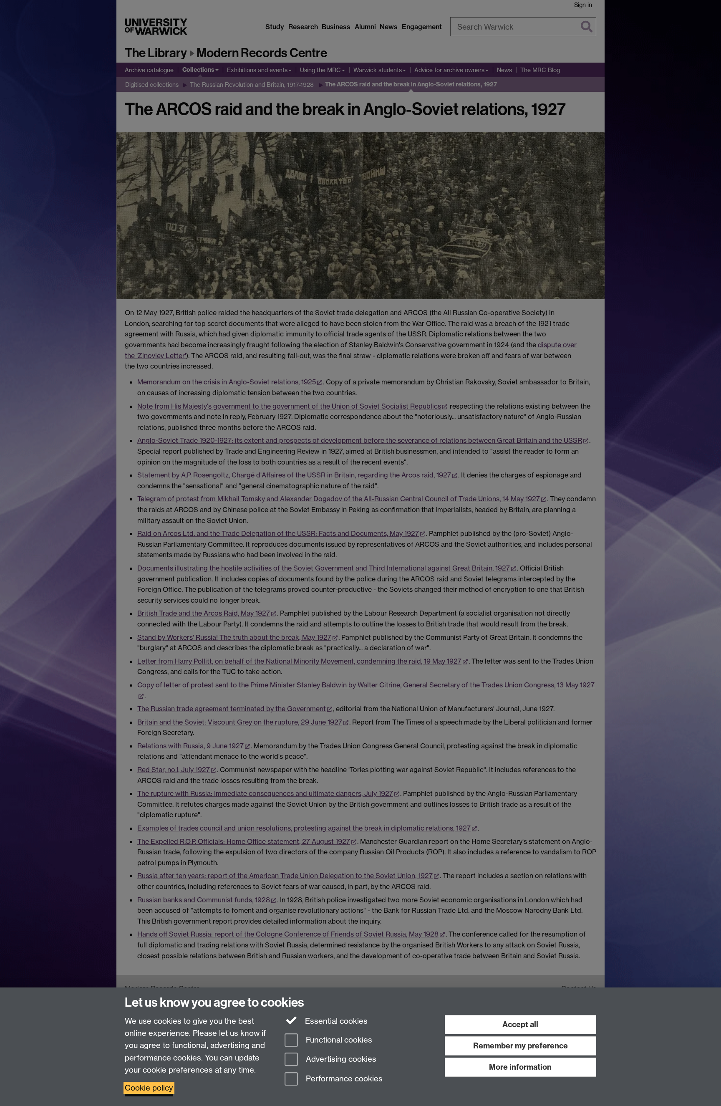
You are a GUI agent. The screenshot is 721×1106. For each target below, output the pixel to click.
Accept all (520, 1024)
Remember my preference (520, 1045)
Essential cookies (335, 1021)
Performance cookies (343, 1079)
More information (520, 1067)
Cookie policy (149, 1088)
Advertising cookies (340, 1059)
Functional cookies (338, 1040)
